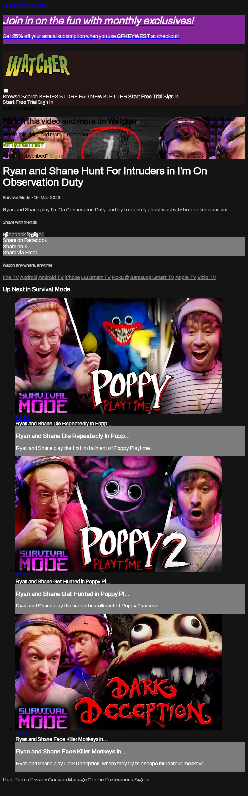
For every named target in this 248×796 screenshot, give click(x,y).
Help (9, 779)
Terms (22, 779)
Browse (12, 96)
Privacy (39, 779)
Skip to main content (26, 5)
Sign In (45, 102)
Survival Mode (17, 197)
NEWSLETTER (108, 96)
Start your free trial (24, 145)
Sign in (170, 96)
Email (37, 234)
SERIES (48, 96)
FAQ (84, 96)
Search (30, 96)
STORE (68, 96)
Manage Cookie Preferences (101, 779)
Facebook (14, 234)
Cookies (58, 779)
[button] (6, 91)
